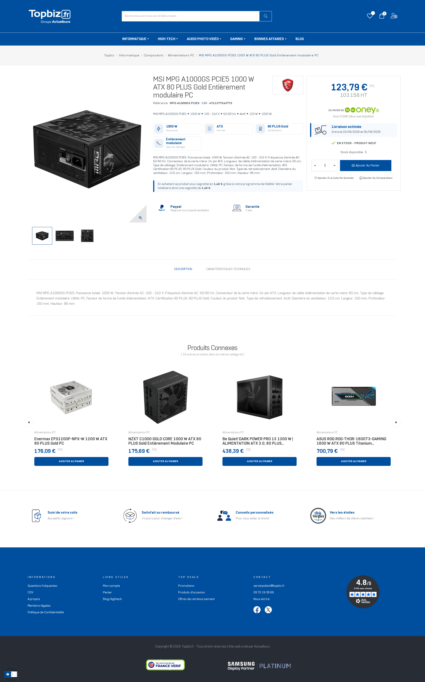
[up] (315, 165)
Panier (107, 592)
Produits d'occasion (191, 592)
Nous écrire (261, 599)
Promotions (186, 586)
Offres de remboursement (196, 599)
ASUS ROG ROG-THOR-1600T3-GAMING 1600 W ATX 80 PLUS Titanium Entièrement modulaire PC (351, 442)
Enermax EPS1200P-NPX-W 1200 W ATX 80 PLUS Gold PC (70, 441)
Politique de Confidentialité (46, 612)
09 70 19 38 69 (263, 592)
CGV (30, 592)
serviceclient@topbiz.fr (269, 586)
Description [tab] (183, 269)
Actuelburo (262, 646)
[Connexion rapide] (394, 16)
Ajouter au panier (367, 165)
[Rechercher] (265, 16)
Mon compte (111, 586)
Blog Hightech (112, 599)
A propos (34, 599)
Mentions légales (39, 605)
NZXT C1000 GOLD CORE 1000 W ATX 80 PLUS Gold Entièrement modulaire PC (164, 441)
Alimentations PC (45, 432)
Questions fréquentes (42, 586)
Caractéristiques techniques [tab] (228, 269)
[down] (334, 165)
